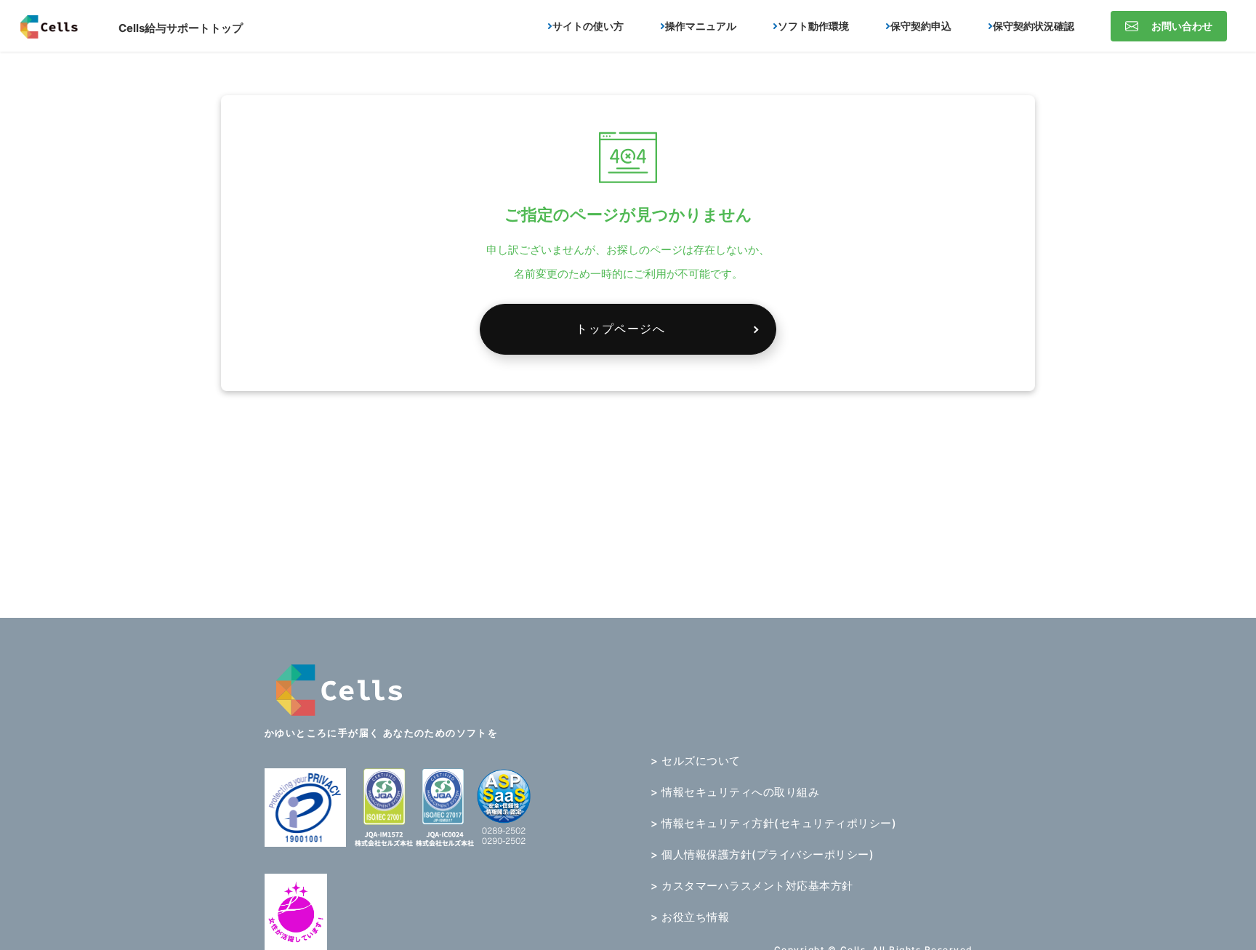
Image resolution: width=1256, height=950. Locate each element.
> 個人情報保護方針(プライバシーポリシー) (762, 854)
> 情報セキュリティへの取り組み (735, 792)
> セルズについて (696, 761)
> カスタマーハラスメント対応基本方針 (752, 886)
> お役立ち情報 (690, 917)
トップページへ (620, 328)
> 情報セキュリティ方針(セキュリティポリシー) (773, 823)
